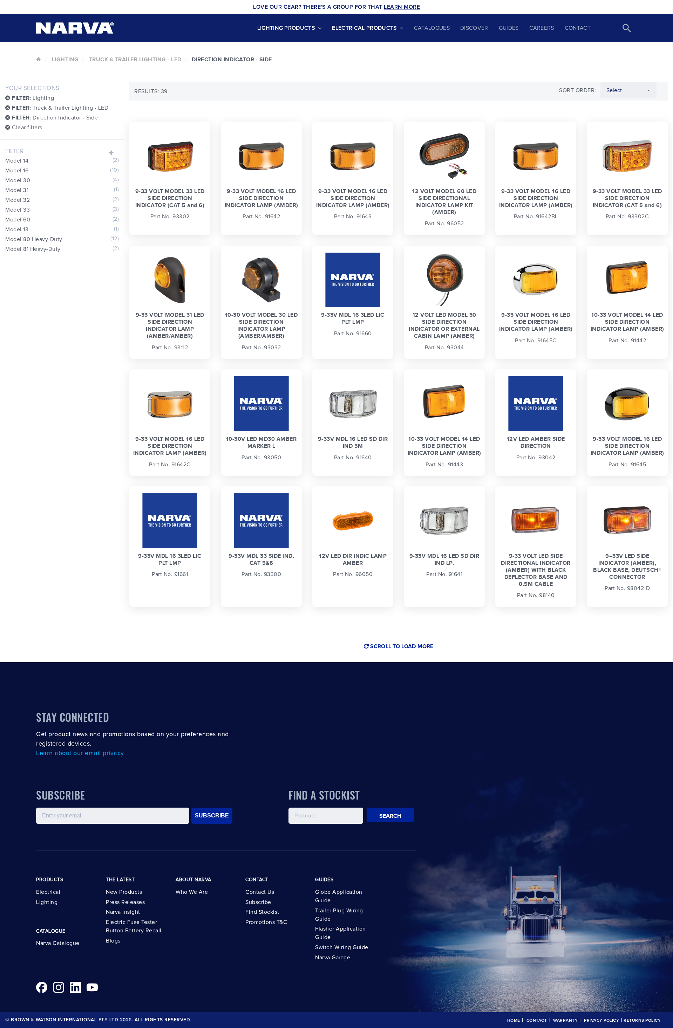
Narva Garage (332, 957)
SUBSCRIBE (212, 815)
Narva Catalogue (58, 943)
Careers (541, 28)
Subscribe (258, 902)
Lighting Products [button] (286, 28)
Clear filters (26, 127)
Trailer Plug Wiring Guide (339, 915)
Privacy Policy (601, 1021)
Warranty (565, 1021)
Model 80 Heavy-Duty (62, 239)
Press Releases (125, 902)
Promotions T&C (266, 922)
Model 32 (62, 200)
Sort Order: (577, 90)
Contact (578, 28)
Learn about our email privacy (80, 753)
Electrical (48, 892)
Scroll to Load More (401, 646)
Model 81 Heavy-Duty (62, 249)
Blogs (113, 941)
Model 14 (62, 160)
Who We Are (192, 892)
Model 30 (62, 180)
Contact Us (259, 892)
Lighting (65, 59)
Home (513, 1021)
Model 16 (62, 170)
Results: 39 (151, 91)
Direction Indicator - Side (55, 118)
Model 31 (62, 190)
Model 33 (62, 209)
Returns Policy (642, 1021)
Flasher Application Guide (340, 933)
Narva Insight (123, 912)
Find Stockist (262, 912)
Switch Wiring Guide (341, 947)
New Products (124, 892)
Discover (474, 28)
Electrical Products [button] (364, 28)
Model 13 (62, 229)
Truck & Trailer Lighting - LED (135, 59)
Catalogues (432, 28)
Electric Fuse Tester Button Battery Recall (134, 926)
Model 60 (62, 219)
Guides (509, 28)
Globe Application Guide (338, 896)
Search (390, 816)
